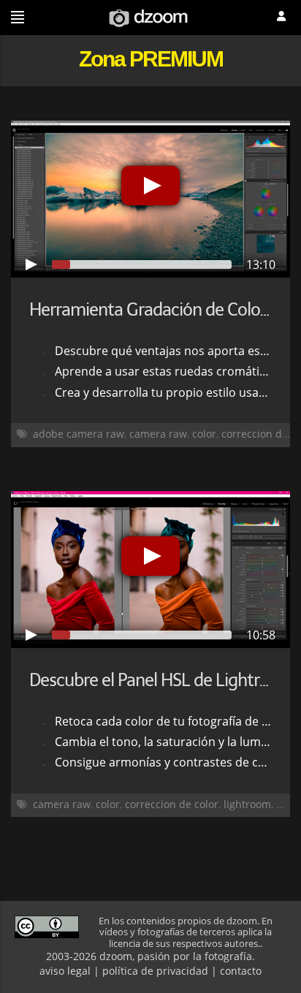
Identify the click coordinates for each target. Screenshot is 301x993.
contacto (241, 971)
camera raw (158, 434)
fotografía (228, 956)
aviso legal (65, 971)
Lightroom (247, 804)
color (204, 434)
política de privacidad (155, 971)
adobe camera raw (78, 434)
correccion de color (171, 804)
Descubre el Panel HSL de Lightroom (161, 679)
